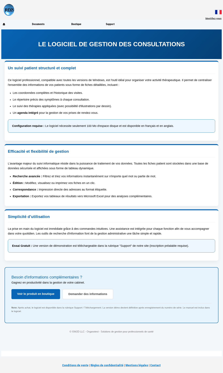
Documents (38, 24)
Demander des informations (87, 294)
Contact (155, 365)
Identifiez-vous (213, 18)
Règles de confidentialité (107, 365)
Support (110, 24)
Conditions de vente (75, 365)
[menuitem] (9, 24)
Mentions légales (137, 365)
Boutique (76, 24)
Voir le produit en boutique (35, 293)
